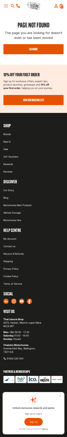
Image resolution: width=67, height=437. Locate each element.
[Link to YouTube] (21, 301)
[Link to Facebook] (29, 301)
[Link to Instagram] (13, 301)
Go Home (33, 49)
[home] (33, 6)
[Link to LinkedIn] (6, 301)
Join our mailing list (33, 100)
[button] (6, 6)
